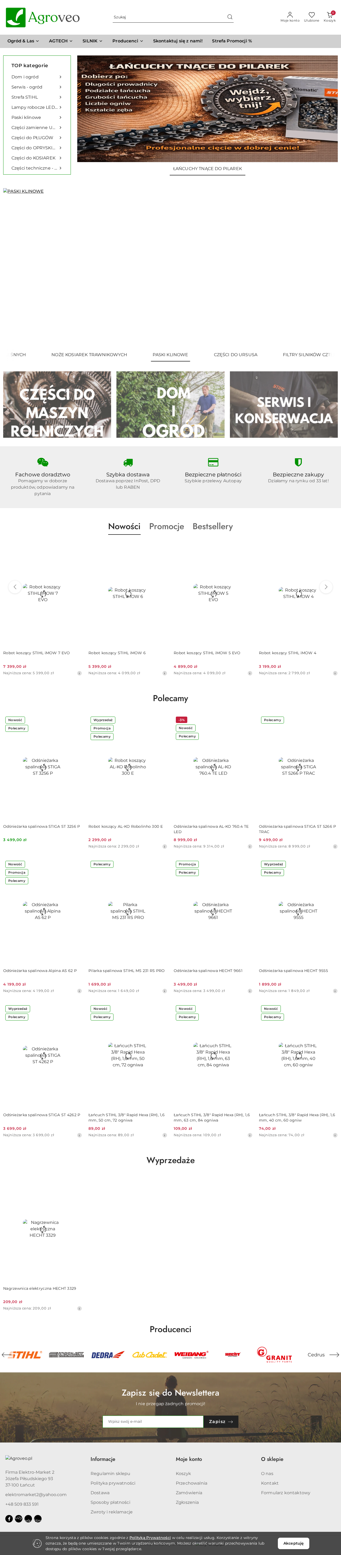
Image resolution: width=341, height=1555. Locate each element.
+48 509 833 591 (22, 1504)
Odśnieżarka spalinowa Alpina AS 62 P (40, 970)
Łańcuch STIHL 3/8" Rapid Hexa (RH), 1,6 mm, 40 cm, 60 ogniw (297, 1117)
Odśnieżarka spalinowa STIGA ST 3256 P (41, 826)
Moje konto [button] (189, 1459)
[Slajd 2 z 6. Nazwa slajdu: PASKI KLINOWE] (170, 268)
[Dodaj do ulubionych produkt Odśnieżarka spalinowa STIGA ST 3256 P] (76, 721)
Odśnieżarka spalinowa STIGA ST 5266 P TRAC (297, 829)
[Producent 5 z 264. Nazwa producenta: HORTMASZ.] (25, 1355)
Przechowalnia (191, 1483)
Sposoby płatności (110, 1502)
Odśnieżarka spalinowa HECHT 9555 (293, 970)
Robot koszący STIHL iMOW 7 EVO (36, 652)
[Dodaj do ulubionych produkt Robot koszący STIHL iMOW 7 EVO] (76, 547)
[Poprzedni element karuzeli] (6, 1354)
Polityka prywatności (113, 1483)
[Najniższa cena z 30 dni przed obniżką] (79, 673)
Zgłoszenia (187, 1502)
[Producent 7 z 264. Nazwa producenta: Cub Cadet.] (108, 1355)
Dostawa (100, 1492)
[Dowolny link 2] (28, 1518)
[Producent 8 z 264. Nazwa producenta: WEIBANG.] (149, 1355)
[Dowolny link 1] (18, 1518)
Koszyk (183, 1473)
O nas (267, 1473)
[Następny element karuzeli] (334, 1354)
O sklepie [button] (272, 1459)
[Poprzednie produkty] (15, 587)
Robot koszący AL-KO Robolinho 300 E (125, 826)
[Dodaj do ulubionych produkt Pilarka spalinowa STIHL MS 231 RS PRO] (161, 865)
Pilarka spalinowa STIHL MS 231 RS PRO (126, 970)
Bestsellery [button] (213, 526)
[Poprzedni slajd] (15, 268)
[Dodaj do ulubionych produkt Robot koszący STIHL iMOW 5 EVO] (246, 547)
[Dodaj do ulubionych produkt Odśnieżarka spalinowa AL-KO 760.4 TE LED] (246, 721)
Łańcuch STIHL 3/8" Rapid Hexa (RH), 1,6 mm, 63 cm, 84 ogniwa (212, 1117)
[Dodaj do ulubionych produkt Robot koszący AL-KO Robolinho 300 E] (161, 721)
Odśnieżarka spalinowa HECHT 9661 (208, 970)
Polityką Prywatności (150, 1537)
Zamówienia (189, 1492)
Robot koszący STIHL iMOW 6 (117, 652)
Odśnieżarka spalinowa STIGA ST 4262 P (41, 1114)
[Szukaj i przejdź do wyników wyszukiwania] (230, 17)
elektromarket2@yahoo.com (36, 1494)
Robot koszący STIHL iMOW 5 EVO (207, 652)
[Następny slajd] (326, 268)
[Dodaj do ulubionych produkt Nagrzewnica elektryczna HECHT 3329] (76, 1183)
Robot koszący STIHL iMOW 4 (287, 652)
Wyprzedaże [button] (171, 1160)
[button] (128, 41)
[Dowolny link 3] (38, 1518)
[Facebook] (9, 1518)
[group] (207, 108)
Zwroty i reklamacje (112, 1511)
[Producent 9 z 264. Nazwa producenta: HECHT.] (191, 1355)
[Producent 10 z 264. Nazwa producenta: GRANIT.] (233, 1355)
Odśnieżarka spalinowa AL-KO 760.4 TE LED (211, 829)
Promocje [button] (166, 526)
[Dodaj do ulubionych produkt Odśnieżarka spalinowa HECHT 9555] (332, 865)
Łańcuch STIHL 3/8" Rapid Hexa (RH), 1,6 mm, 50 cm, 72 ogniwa (126, 1117)
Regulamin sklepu (111, 1473)
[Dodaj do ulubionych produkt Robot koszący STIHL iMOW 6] (161, 547)
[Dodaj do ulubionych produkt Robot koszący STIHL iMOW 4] (332, 547)
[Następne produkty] (326, 587)
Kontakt (270, 1483)
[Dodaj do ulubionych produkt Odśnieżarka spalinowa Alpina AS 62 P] (76, 865)
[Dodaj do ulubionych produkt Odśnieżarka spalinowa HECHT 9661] (246, 865)
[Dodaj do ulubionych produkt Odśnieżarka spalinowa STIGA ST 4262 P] (76, 1009)
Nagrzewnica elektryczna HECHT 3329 (39, 1288)
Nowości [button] (124, 526)
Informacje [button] (103, 1459)
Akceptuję (293, 1543)
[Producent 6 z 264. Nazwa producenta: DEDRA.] (66, 1355)
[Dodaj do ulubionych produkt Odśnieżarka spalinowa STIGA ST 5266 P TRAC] (332, 721)
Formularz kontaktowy (285, 1492)
